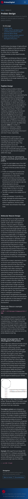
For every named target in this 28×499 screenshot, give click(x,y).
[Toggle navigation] (25, 2)
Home (2, 10)
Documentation (19, 477)
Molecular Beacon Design (10, 33)
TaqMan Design (8, 28)
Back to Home (8, 477)
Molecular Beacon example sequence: (14, 35)
